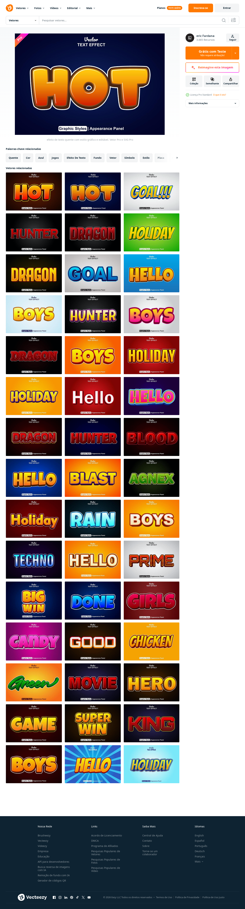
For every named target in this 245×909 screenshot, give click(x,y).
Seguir (232, 39)
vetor (113, 157)
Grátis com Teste (212, 53)
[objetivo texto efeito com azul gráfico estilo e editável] (93, 273)
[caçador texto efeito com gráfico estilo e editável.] (93, 437)
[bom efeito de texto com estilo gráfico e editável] (93, 641)
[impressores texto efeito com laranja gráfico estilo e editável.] (34, 314)
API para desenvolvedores (53, 861)
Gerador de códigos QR (52, 880)
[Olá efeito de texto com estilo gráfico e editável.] (93, 560)
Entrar (227, 8)
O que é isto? (219, 94)
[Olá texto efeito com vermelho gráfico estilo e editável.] (93, 396)
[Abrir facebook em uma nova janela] (54, 897)
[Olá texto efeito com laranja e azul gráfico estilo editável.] (34, 478)
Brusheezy (44, 835)
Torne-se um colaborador (150, 852)
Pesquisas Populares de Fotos (105, 861)
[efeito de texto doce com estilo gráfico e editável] (34, 641)
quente (13, 157)
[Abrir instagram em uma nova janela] (60, 897)
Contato (147, 840)
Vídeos (54, 8)
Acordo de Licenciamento (106, 835)
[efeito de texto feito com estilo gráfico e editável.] (93, 601)
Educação (43, 856)
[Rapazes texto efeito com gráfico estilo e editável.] (151, 519)
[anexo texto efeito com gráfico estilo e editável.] (151, 478)
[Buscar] (224, 20)
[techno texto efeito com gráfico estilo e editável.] (34, 560)
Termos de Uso (164, 897)
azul (41, 157)
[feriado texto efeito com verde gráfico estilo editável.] (151, 232)
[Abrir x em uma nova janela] (83, 897)
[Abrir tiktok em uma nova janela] (77, 897)
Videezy (42, 846)
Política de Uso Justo (213, 897)
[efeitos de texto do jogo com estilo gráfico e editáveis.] (34, 723)
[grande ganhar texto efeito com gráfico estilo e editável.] (34, 601)
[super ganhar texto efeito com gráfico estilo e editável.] (93, 723)
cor (28, 157)
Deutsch (200, 851)
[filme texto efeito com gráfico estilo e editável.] (93, 682)
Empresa (43, 851)
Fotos (37, 8)
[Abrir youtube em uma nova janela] (89, 897)
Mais (89, 8)
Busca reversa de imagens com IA (54, 868)
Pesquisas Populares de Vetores (105, 852)
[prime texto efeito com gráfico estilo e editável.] (151, 560)
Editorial (72, 8)
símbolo (129, 157)
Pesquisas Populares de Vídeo (105, 869)
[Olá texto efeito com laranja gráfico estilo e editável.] (151, 273)
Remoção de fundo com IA (54, 875)
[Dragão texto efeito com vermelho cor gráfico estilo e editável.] (93, 232)
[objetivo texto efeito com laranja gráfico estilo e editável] (151, 191)
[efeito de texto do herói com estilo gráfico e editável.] (151, 682)
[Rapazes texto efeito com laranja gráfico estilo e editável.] (93, 355)
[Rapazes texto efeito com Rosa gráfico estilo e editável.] (151, 314)
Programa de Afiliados (104, 846)
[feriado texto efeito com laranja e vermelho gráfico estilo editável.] (34, 396)
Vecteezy (43, 840)
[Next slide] (174, 157)
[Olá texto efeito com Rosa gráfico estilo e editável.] (151, 396)
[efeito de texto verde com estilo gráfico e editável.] (34, 682)
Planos (161, 8)
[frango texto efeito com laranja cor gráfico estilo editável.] (151, 641)
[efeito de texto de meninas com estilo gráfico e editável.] (151, 601)
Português (201, 846)
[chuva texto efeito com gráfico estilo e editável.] (93, 519)
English (199, 835)
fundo (98, 157)
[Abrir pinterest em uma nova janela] (71, 897)
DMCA (95, 840)
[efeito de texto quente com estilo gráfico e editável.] (34, 191)
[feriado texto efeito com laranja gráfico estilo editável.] (151, 355)
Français (200, 856)
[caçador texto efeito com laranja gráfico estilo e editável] (93, 314)
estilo (146, 157)
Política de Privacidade (187, 897)
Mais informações (198, 103)
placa (161, 157)
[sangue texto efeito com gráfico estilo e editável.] (151, 437)
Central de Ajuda (152, 835)
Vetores (21, 8)
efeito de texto (76, 157)
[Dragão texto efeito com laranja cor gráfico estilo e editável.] (34, 273)
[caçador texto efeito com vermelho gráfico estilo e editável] (34, 232)
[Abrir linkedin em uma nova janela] (65, 897)
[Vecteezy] (9, 8)
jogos (55, 157)
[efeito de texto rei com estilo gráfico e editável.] (151, 723)
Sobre (145, 846)
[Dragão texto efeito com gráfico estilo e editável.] (34, 437)
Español (199, 840)
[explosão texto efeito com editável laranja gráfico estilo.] (93, 478)
